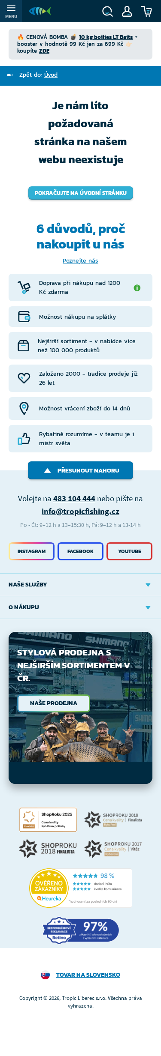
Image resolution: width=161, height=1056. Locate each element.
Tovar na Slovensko (88, 974)
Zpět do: (38, 74)
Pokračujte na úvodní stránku (81, 193)
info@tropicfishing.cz (80, 511)
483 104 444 (74, 498)
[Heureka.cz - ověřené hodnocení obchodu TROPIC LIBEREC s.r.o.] (80, 888)
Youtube (129, 551)
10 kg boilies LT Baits (106, 37)
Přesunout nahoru (88, 470)
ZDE (44, 51)
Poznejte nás (80, 260)
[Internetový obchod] (40, 11)
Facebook (80, 551)
